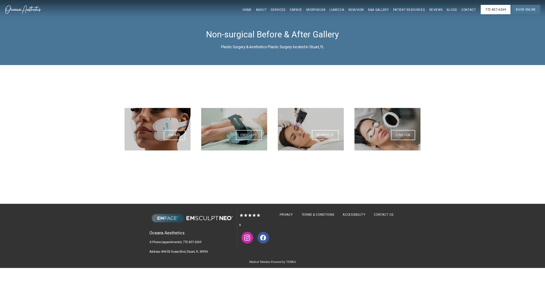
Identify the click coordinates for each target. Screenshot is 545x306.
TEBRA (291, 262)
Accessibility (354, 214)
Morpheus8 (315, 9)
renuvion (356, 9)
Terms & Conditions (317, 214)
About (261, 9)
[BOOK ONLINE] (526, 13)
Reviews (436, 9)
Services (278, 9)
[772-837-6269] (495, 13)
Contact (468, 9)
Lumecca (337, 9)
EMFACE (296, 9)
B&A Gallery (378, 9)
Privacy (286, 214)
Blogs (452, 9)
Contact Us (383, 214)
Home (247, 9)
